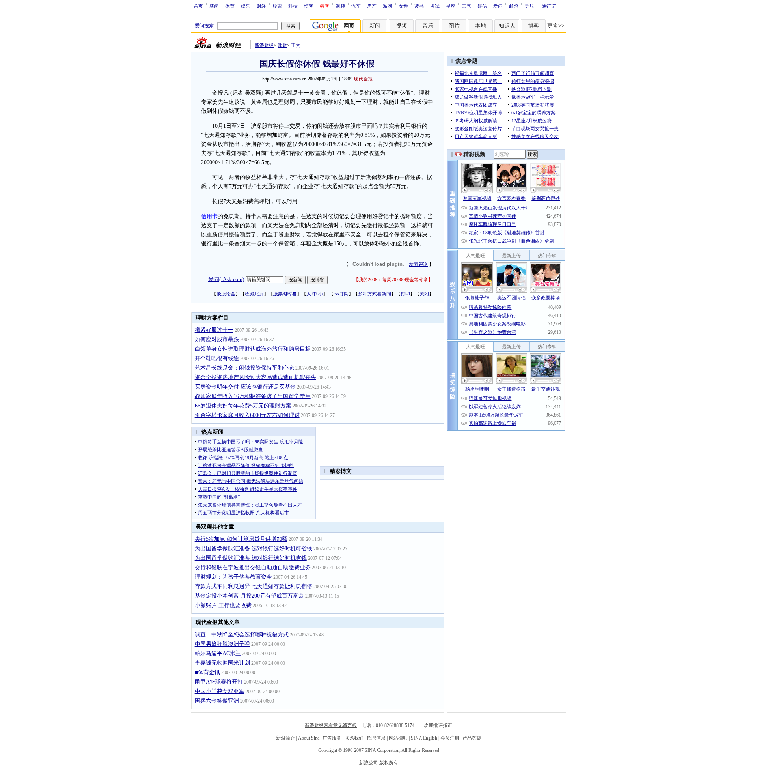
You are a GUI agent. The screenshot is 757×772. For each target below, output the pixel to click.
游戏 (387, 6)
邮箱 (513, 6)
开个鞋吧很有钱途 (217, 358)
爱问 (498, 6)
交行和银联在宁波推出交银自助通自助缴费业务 (253, 567)
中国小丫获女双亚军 (219, 691)
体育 (230, 6)
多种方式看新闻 (374, 294)
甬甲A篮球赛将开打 (219, 682)
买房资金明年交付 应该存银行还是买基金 (245, 387)
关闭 (424, 294)
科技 (293, 6)
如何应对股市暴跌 (217, 339)
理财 (282, 45)
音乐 (427, 26)
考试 (435, 6)
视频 (340, 6)
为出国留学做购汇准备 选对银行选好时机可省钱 (253, 548)
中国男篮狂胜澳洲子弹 (222, 644)
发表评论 (418, 264)
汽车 (356, 6)
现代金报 (363, 79)
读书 (419, 6)
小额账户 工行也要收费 (223, 605)
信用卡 (209, 216)
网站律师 (398, 738)
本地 (480, 26)
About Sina (308, 738)
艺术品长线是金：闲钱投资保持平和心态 (244, 368)
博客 (308, 6)
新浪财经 (264, 45)
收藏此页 (254, 294)
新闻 (214, 6)
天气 (466, 6)
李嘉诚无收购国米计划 (222, 663)
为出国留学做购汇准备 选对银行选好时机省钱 (251, 558)
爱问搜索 (204, 25)
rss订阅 (341, 294)
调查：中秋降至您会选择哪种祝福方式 (242, 634)
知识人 (507, 26)
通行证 (549, 6)
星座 (450, 6)
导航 (529, 6)
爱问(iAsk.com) (226, 279)
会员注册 (449, 738)
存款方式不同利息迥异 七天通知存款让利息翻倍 (253, 586)
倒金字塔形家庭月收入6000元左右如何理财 (247, 415)
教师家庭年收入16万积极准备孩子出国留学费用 (253, 396)
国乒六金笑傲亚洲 (217, 701)
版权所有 (388, 762)
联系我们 (354, 738)
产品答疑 (471, 738)
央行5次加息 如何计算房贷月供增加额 (241, 539)
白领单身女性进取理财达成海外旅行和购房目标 (253, 349)
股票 (277, 6)
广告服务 (332, 738)
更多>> (556, 26)
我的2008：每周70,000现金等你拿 (393, 279)
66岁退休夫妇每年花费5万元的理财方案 (243, 406)
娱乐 (245, 6)
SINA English (424, 738)
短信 (482, 6)
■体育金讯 (207, 672)
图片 (454, 26)
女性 (403, 6)
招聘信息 (376, 738)
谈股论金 (225, 294)
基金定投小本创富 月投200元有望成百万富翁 (249, 596)
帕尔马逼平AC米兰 (218, 653)
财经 (261, 6)
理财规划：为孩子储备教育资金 (233, 577)
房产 (372, 6)
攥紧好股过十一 (214, 330)
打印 (405, 294)
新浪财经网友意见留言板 (331, 725)
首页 (198, 6)
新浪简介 (285, 738)
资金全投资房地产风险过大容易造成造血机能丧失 (255, 377)
